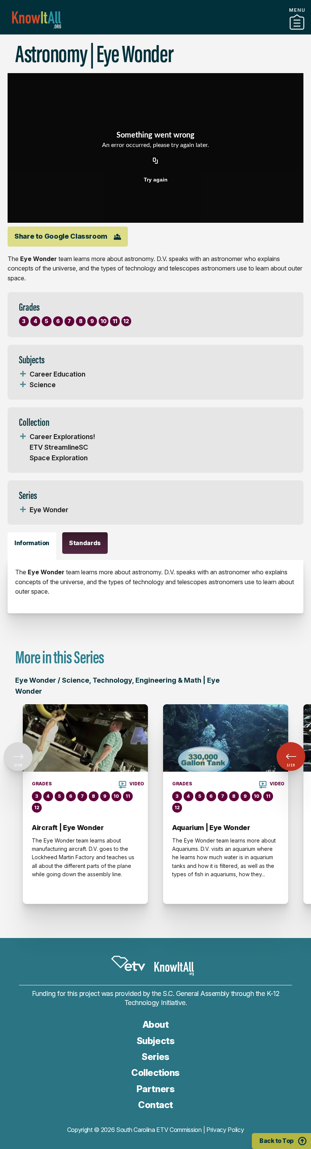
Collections (155, 1072)
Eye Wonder (49, 510)
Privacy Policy (225, 1129)
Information (31, 543)
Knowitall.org (36, 19)
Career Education (57, 374)
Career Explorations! (62, 437)
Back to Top (276, 1140)
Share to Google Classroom (60, 236)
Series (155, 1056)
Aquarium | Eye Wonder (211, 828)
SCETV (128, 963)
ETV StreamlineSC (59, 447)
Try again (156, 180)
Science (43, 385)
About (156, 1024)
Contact (155, 1104)
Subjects (155, 1040)
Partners (155, 31)
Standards (85, 543)
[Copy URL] (155, 161)
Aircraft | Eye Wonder (68, 828)
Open (23, 374)
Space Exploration (59, 458)
